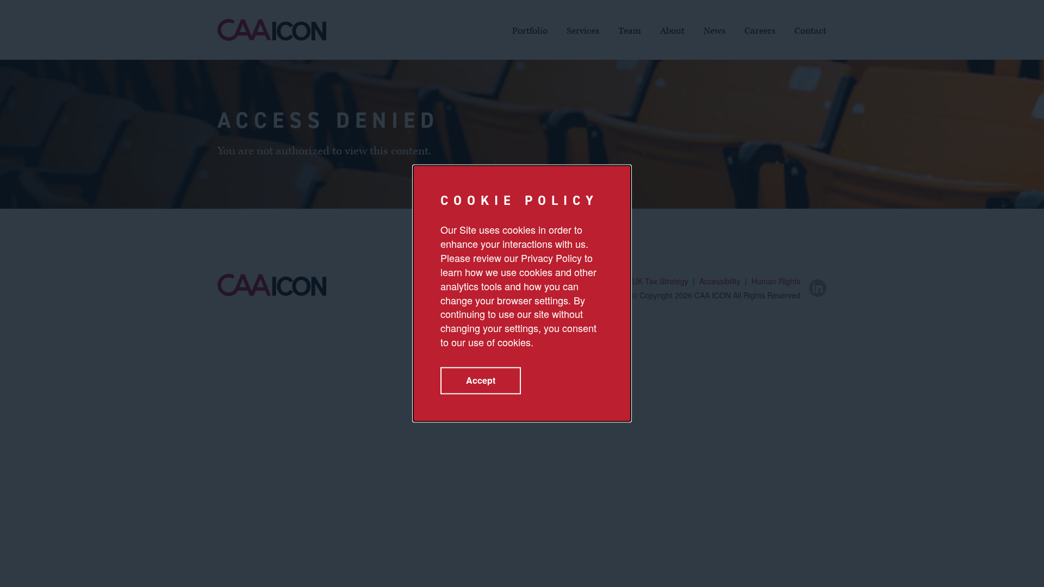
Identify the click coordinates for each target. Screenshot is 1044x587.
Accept (480, 380)
